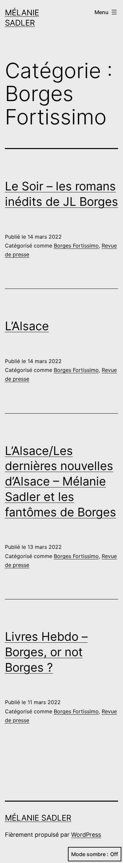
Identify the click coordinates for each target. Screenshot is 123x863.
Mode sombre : (90, 854)
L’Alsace (27, 326)
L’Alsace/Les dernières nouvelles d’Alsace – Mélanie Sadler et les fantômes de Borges (60, 481)
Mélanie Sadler (38, 818)
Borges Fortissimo (76, 245)
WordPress (86, 834)
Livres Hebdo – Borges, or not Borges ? (46, 652)
